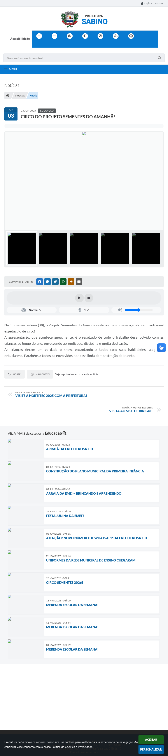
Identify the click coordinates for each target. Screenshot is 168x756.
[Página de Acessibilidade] (131, 36)
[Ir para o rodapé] (46, 45)
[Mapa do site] (115, 36)
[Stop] (88, 298)
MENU (13, 69)
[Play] (79, 298)
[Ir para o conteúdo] (143, 36)
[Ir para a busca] (36, 45)
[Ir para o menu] (153, 36)
